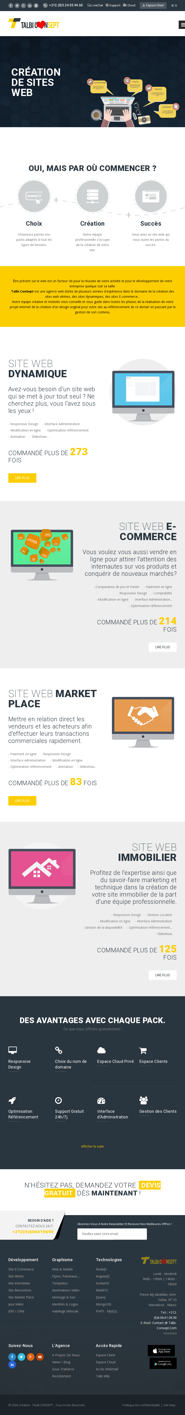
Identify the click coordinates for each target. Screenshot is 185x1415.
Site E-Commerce (21, 1269)
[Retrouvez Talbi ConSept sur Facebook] (12, 1356)
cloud (131, 5)
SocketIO (102, 1283)
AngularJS (103, 1276)
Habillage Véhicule (65, 1311)
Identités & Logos (65, 1304)
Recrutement (61, 1376)
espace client (154, 5)
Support (114, 5)
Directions (170, 1333)
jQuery (101, 1297)
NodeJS (101, 1269)
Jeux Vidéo (15, 1304)
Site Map (170, 1405)
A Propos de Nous (66, 1355)
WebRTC (102, 1290)
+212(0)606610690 (33, 1231)
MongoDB (103, 1304)
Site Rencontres (19, 1290)
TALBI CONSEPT (42, 1405)
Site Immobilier (19, 1283)
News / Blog (61, 1362)
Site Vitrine (16, 1276)
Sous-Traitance (63, 1369)
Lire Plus (22, 478)
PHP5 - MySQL (107, 1311)
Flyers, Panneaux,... (66, 1276)
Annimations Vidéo (65, 1290)
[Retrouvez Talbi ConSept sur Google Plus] (23, 5)
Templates (60, 1283)
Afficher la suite (92, 1146)
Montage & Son (63, 1297)
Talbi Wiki (103, 1376)
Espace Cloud (106, 1362)
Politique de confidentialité (141, 1405)
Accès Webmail (107, 1369)
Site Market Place (21, 1297)
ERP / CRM (16, 1311)
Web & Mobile (62, 1269)
